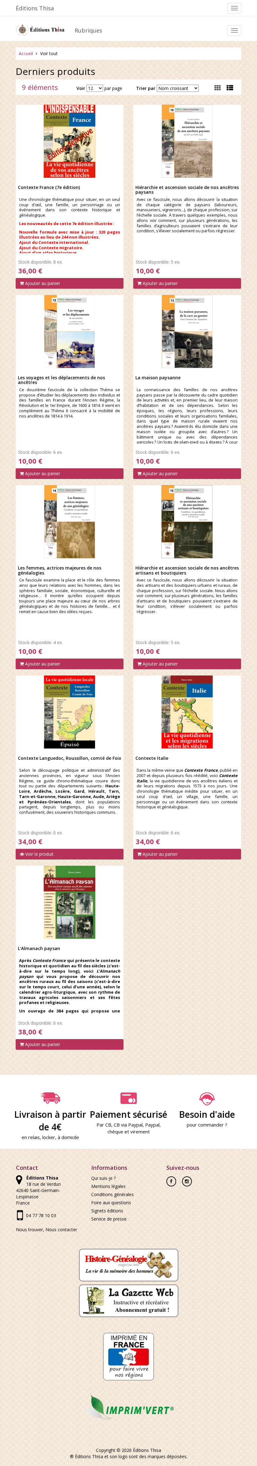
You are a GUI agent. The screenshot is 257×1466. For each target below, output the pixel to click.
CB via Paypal (128, 1125)
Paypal (152, 1125)
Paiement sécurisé (128, 1114)
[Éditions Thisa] (40, 28)
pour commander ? (207, 1125)
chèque (115, 1131)
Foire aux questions (111, 1203)
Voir (80, 88)
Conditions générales (112, 1194)
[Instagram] (187, 1179)
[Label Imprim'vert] (128, 1407)
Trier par (145, 88)
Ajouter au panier (42, 283)
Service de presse (109, 1219)
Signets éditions (107, 1211)
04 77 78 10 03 (41, 1215)
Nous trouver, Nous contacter (46, 1229)
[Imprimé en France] (128, 1356)
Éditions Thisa (35, 8)
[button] (230, 87)
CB (108, 1125)
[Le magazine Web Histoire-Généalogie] (128, 1264)
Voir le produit (39, 854)
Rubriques (88, 30)
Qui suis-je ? (103, 1178)
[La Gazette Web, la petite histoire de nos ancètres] (128, 1300)
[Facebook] (171, 1179)
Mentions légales (108, 1186)
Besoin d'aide (207, 1114)
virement (140, 1131)
